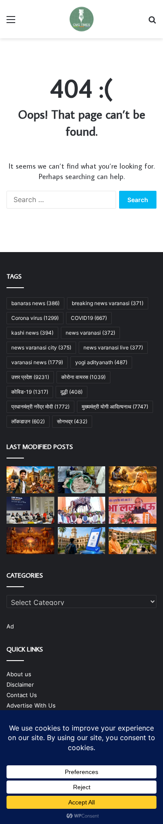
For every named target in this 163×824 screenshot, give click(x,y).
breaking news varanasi (107, 303)
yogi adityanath (101, 362)
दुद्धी (71, 392)
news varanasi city (41, 347)
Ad (10, 626)
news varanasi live (113, 347)
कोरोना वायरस (83, 377)
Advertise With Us (31, 705)
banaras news (35, 303)
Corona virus (35, 318)
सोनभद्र (72, 421)
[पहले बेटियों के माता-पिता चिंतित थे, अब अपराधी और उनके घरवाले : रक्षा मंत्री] (132, 510)
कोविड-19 (29, 392)
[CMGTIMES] (82, 19)
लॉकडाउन (28, 421)
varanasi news (37, 362)
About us (19, 674)
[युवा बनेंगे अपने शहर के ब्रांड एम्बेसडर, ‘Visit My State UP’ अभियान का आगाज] (30, 479)
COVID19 (89, 318)
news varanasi (90, 332)
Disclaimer (20, 684)
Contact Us (22, 694)
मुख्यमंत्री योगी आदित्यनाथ (115, 406)
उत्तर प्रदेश (30, 377)
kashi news (32, 332)
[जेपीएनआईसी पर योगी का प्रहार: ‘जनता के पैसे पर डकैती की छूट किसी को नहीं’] (82, 510)
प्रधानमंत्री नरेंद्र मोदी (40, 406)
